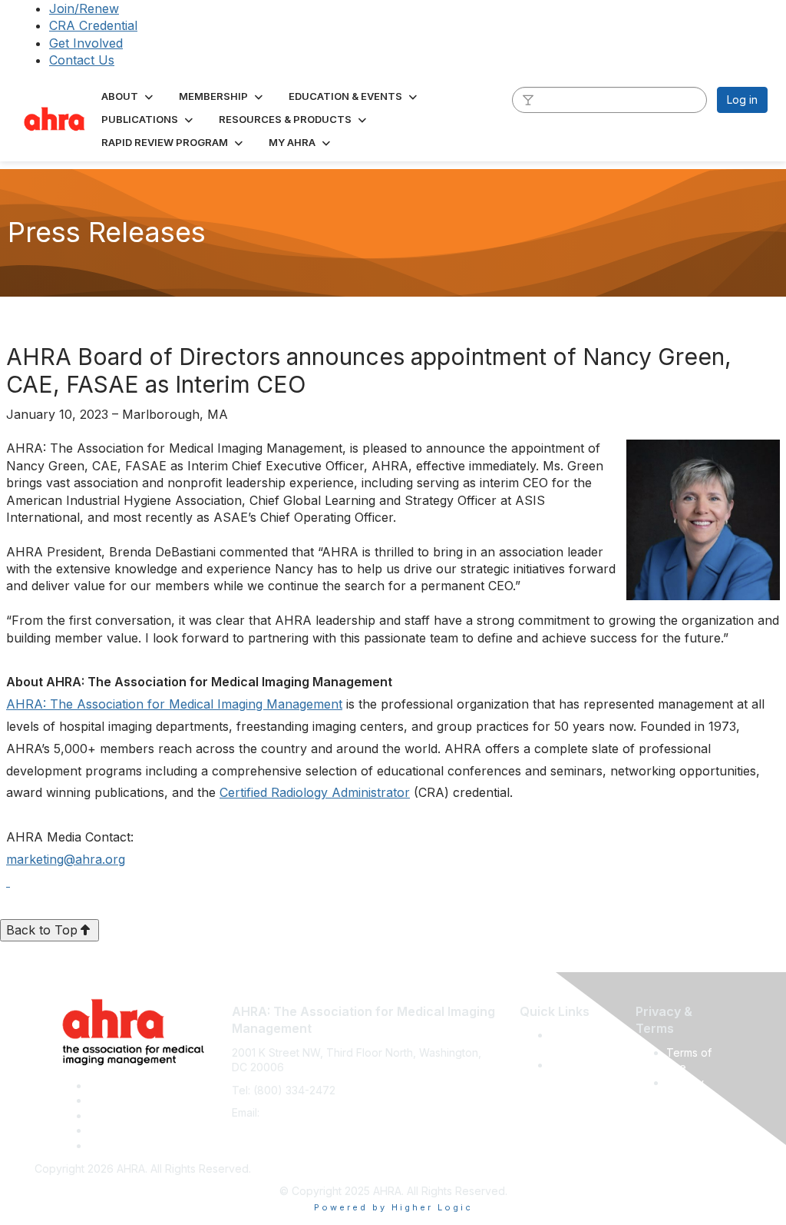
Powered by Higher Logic (393, 1207)
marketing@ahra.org (65, 859)
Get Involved (86, 43)
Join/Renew (84, 8)
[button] (128, 96)
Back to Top (42, 930)
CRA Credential (93, 25)
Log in (742, 99)
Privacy (685, 1082)
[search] (528, 99)
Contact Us (81, 60)
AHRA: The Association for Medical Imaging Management (174, 704)
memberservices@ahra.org (331, 1112)
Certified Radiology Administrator (315, 792)
